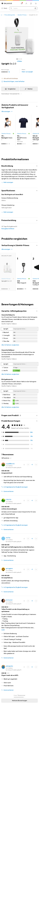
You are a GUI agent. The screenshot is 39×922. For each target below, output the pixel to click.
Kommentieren (9, 491)
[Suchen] (11, 8)
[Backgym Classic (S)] (8, 130)
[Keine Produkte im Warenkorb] (35, 3)
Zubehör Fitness (22, 15)
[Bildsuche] (35, 8)
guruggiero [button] (9, 568)
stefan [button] (8, 538)
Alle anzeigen (5, 111)
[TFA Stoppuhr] (23, 272)
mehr (3, 630)
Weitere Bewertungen (19, 701)
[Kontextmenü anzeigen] (24, 464)
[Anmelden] (26, 3)
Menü (5, 8)
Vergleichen (12, 89)
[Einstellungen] (21, 3)
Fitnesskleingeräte (9, 15)
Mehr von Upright (27, 71)
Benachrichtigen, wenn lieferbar (14, 81)
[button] (19, 78)
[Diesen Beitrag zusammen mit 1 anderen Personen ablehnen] (36, 667)
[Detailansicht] (19, 335)
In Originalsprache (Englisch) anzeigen (16, 487)
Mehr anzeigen (8, 182)
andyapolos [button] (9, 666)
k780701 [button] (8, 500)
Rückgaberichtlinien (7, 229)
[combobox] (6, 458)
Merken (30, 89)
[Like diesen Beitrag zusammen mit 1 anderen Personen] (28, 464)
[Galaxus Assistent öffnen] (31, 3)
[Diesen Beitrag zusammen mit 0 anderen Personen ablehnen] (36, 464)
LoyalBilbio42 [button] (10, 464)
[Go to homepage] (7, 3)
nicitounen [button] (9, 600)
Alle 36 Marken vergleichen (10, 345)
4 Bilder (19, 61)
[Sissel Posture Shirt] (23, 130)
